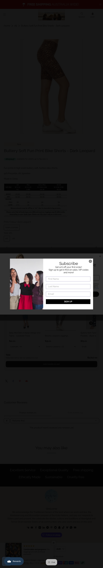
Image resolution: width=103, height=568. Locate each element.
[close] (90, 261)
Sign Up (68, 301)
